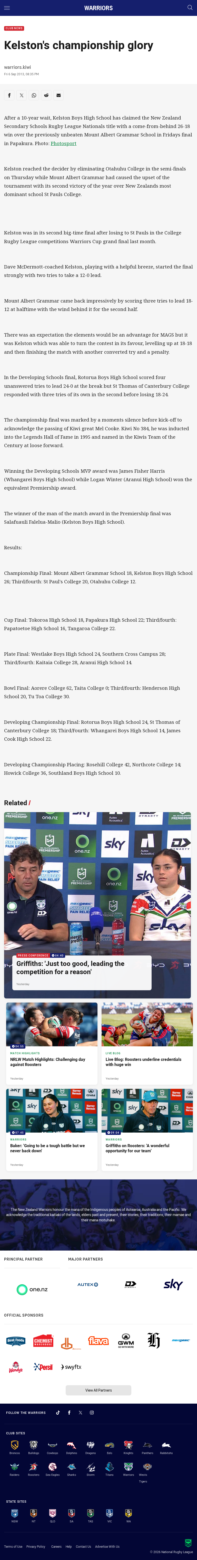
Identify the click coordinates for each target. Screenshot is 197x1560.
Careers (56, 1546)
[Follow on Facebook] (69, 1412)
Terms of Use (13, 1546)
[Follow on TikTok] (58, 1412)
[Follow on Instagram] (92, 1412)
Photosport (63, 143)
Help (69, 1546)
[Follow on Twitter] (80, 1412)
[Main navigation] (7, 8)
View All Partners (98, 1390)
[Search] (190, 8)
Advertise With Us (107, 1546)
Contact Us (83, 1546)
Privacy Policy (35, 1546)
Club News (14, 28)
